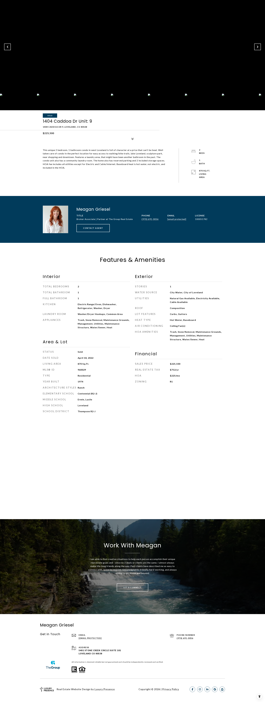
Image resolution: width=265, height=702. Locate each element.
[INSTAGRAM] (200, 689)
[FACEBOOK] (192, 689)
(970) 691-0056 (150, 219)
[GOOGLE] (215, 689)
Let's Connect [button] (132, 587)
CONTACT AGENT (93, 228)
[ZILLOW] (222, 689)
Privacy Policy (170, 689)
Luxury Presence (104, 689)
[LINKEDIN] (207, 689)
